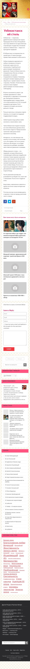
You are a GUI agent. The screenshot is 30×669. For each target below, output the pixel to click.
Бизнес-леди (8, 540)
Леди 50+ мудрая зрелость (14, 558)
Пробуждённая (10, 570)
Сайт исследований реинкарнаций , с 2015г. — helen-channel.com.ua (14, 623)
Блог (11, 650)
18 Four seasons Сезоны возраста (14, 509)
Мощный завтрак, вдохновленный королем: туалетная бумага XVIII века (17, 442)
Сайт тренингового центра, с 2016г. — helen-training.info (15, 626)
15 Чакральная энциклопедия (13, 500)
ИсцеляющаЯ (10, 555)
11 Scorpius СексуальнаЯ (12, 488)
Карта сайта (16, 650)
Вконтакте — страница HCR (10, 630)
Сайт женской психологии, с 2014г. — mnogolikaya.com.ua (12, 613)
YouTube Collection (15, 653)
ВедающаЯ (8, 545)
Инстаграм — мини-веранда (10, 634)
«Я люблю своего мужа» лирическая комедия (16, 429)
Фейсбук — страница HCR (9, 632)
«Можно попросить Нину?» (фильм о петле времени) (16, 425)
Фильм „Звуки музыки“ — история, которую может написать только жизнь (17, 412)
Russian (8, 375)
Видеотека (22, 650)
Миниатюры (6, 563)
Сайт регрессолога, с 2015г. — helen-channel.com (12, 620)
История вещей (19, 553)
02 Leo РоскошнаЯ (10, 459)
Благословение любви (14, 542)
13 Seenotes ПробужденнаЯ (12, 494)
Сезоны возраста (10, 574)
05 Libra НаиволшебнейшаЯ (13, 468)
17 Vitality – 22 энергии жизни (13, 506)
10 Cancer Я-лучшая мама (12, 485)
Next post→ (20, 358)
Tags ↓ (21, 211)
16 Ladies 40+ (8, 503)
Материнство (10, 560)
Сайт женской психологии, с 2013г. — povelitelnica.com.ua (12, 610)
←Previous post (10, 358)
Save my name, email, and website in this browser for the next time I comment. (14, 326)
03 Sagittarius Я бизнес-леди (13, 462)
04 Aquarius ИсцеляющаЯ (12, 465)
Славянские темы (9, 579)
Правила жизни (18, 567)
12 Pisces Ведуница (10, 491)
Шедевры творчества (10, 588)
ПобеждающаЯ (8, 568)
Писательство (15, 566)
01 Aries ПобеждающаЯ (11, 455)
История (12, 553)
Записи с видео (10, 550)
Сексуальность (10, 576)
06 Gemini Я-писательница (12, 471)
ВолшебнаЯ (18, 545)
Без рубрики (8, 529)
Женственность (11, 548)
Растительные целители (14, 572)
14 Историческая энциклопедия (14, 497)
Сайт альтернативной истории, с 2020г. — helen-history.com (14, 616)
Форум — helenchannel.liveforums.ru (12, 628)
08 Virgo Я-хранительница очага (14, 477)
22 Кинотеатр (9, 526)
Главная (7, 650)
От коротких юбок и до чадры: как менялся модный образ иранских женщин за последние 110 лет (17, 418)
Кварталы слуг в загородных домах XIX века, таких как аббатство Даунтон (17, 436)
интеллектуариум (14, 592)
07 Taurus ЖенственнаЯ (11, 474)
